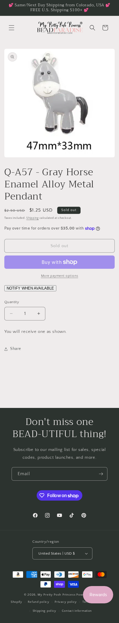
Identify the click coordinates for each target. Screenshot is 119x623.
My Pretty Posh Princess (56, 594)
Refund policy (38, 602)
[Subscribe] (100, 474)
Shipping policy (45, 611)
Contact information (77, 611)
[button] (11, 27)
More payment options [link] (59, 276)
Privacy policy (66, 602)
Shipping (32, 218)
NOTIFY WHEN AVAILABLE (30, 288)
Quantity (11, 302)
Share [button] (15, 348)
